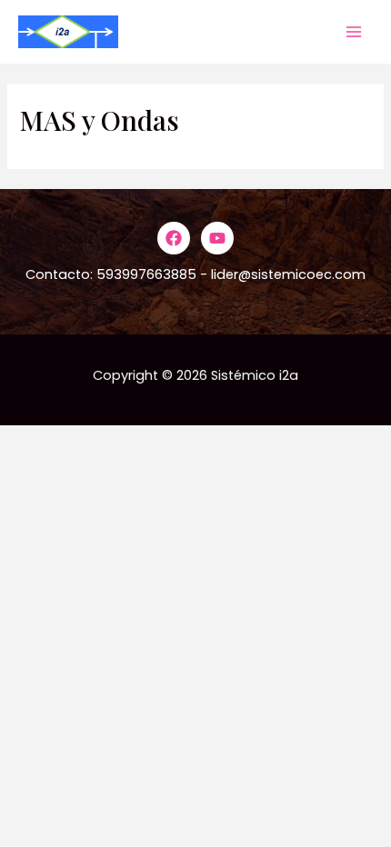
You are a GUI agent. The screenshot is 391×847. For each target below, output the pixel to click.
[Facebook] (173, 238)
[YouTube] (217, 238)
